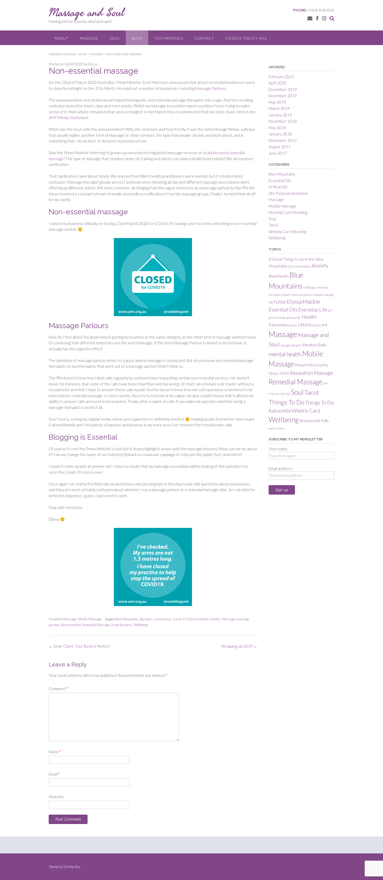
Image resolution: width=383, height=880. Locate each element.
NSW (284, 373)
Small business (121, 624)
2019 (291, 266)
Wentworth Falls (314, 420)
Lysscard (319, 324)
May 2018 (277, 127)
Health (215, 619)
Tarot (273, 225)
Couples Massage (323, 294)
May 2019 (277, 102)
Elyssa (93, 64)
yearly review (276, 428)
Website (56, 796)
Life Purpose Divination (288, 193)
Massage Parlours (210, 88)
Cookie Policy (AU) (246, 38)
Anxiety (320, 266)
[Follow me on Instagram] (324, 18)
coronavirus (162, 619)
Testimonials (168, 38)
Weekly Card (306, 411)
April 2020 (277, 82)
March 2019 (279, 108)
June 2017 (278, 153)
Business (146, 619)
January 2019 (280, 115)
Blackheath (279, 275)
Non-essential (71, 624)
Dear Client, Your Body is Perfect (79, 646)
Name (55, 751)
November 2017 (283, 140)
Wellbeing (141, 624)
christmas (322, 287)
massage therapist (290, 345)
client (294, 294)
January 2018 (280, 134)
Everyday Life (312, 310)
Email (54, 774)
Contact (204, 38)
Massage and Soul (87, 12)
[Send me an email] (309, 18)
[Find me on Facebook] (317, 18)
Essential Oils (280, 180)
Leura (304, 324)
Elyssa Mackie (198, 619)
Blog (137, 38)
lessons (292, 325)
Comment (58, 688)
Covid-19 (180, 619)
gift (330, 310)
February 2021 (281, 76)
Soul (115, 38)
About (61, 38)
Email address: (281, 468)
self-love (285, 393)
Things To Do (286, 402)
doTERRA (277, 301)
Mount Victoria (308, 364)
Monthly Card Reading (288, 212)
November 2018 (283, 121)
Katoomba (278, 324)
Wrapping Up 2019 (239, 646)
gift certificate (277, 317)
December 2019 (283, 89)
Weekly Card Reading (287, 231)
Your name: (278, 448)
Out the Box (71, 867)
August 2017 (280, 146)
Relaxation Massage (311, 373)
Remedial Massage (95, 624)
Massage (89, 38)
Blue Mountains (126, 619)
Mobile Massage (89, 619)
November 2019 (283, 95)
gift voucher (293, 317)
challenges (309, 287)
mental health (285, 354)
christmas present (279, 294)
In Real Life (278, 186)
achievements (303, 266)
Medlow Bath (314, 344)
